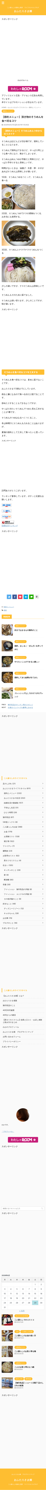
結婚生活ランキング (10, 526)
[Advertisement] (23, 50)
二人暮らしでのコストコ (24, 1320)
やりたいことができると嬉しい (27, 662)
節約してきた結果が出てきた (26, 677)
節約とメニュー (9, 607)
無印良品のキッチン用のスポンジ (20, 705)
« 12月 (22, 1311)
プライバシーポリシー (12, 1041)
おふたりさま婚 (23, 11)
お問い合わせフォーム (12, 1037)
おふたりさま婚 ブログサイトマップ (18, 1032)
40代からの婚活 (9, 1015)
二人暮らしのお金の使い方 (25, 1335)
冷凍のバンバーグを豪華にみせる (20, 707)
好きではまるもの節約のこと (26, 630)
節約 (5, 610)
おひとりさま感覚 (10, 1000)
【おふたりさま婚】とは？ (13, 996)
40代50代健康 (8, 1010)
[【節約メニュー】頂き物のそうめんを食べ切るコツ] (26, 597)
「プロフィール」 (8, 1131)
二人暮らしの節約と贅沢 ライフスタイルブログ (23, 1484)
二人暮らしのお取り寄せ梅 (25, 1351)
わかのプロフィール (11, 1027)
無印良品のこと (9, 1005)
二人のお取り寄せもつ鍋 (24, 1367)
